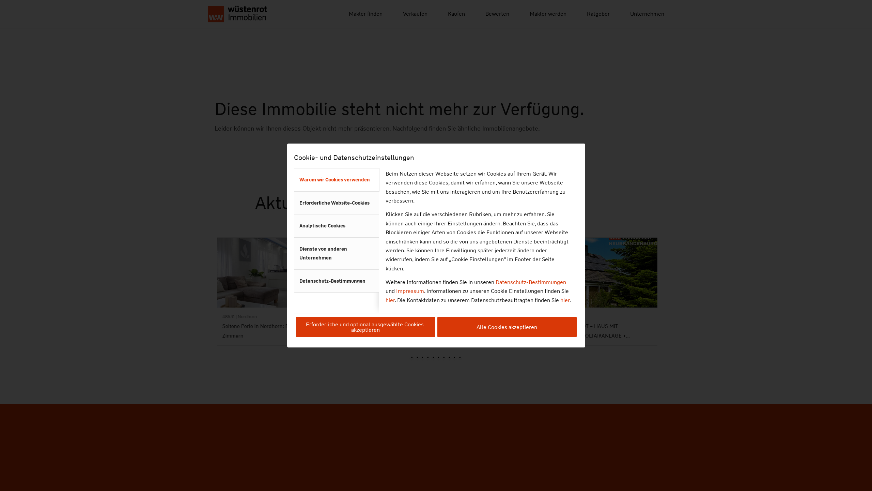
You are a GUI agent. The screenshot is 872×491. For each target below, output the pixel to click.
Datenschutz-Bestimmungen (531, 282)
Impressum (410, 291)
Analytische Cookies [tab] (322, 226)
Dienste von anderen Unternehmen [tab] (323, 253)
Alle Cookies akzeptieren (507, 327)
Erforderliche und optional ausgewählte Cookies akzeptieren (365, 327)
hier (390, 300)
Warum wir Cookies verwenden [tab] (334, 180)
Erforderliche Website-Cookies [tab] (334, 203)
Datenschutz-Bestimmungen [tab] (332, 281)
